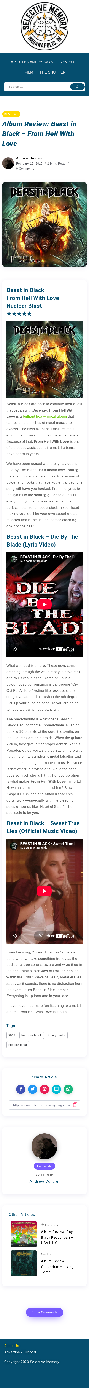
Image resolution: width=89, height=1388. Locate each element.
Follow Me (44, 1166)
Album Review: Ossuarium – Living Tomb (57, 1266)
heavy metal (57, 1035)
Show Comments (45, 1312)
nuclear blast (17, 1044)
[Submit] (77, 86)
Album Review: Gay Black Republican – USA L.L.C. (57, 1237)
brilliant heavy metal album (45, 416)
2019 (11, 1035)
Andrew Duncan (29, 158)
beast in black (31, 1035)
